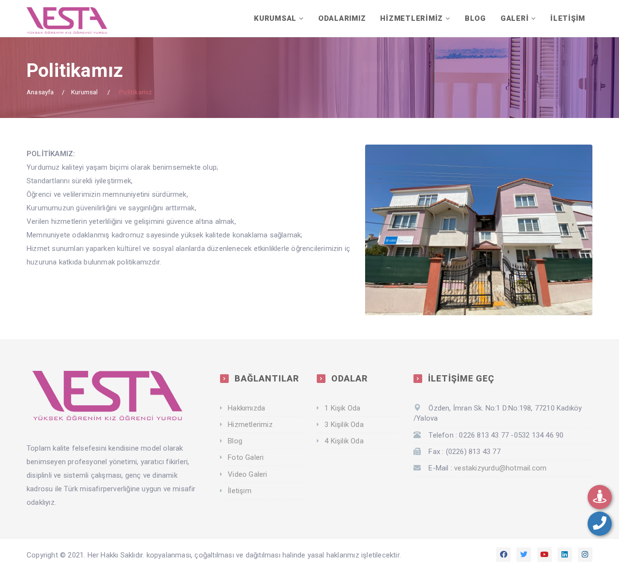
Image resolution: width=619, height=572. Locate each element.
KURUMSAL (275, 18)
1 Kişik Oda (342, 408)
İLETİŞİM (567, 18)
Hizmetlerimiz (250, 424)
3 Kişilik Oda (344, 424)
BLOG (475, 18)
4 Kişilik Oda (344, 441)
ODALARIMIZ (342, 18)
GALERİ (515, 18)
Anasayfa (40, 92)
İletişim (239, 490)
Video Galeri (247, 474)
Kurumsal (84, 92)
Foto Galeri (246, 457)
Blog (235, 441)
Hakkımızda (246, 408)
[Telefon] (600, 524)
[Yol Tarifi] (600, 497)
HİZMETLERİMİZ (411, 18)
